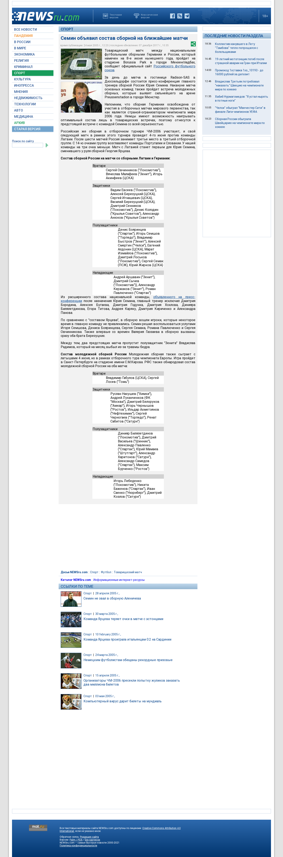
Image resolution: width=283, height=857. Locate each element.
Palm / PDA (76, 839)
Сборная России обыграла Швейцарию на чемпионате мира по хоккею (240, 123)
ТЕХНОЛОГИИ (25, 104)
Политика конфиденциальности (78, 845)
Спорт (67, 29)
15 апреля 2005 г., (107, 675)
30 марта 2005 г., (106, 613)
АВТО (18, 110)
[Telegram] (187, 15)
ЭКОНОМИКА (24, 54)
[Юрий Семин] (81, 97)
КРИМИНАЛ (23, 67)
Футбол (106, 572)
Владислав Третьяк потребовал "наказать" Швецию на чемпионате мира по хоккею (239, 85)
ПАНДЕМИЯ (23, 36)
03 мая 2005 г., (105, 696)
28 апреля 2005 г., (107, 593)
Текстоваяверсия (116, 15)
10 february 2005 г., (108, 634)
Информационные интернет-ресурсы (119, 579)
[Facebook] (172, 15)
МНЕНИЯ (21, 92)
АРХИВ (19, 123)
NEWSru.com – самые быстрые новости (83, 842)
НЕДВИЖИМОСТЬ (28, 98)
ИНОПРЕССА (24, 85)
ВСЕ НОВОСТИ (25, 30)
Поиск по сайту (23, 141)
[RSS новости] (179, 15)
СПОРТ (19, 73)
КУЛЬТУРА (22, 79)
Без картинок (92, 839)
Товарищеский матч (128, 572)
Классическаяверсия (149, 15)
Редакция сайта (89, 836)
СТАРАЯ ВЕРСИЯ (27, 129)
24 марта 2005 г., (106, 655)
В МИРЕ (20, 48)
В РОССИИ (22, 42)
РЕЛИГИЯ (21, 61)
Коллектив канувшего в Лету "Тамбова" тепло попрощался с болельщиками (236, 47)
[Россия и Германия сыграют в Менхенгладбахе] (81, 64)
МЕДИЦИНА (23, 117)
